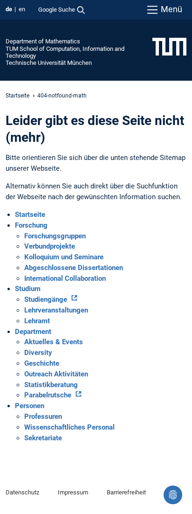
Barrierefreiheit (126, 492)
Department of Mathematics (43, 41)
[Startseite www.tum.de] (169, 46)
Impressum (73, 492)
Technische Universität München (49, 62)
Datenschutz (22, 492)
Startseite (17, 95)
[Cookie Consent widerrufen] (173, 495)
